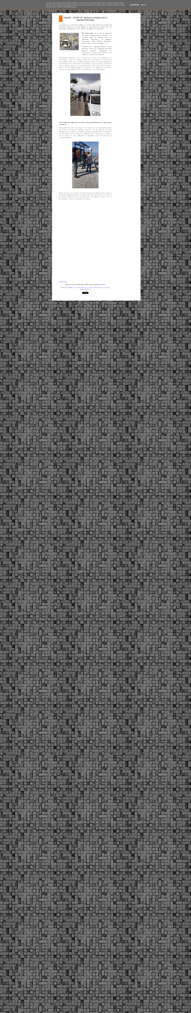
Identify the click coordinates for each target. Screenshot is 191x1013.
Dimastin (102, 284)
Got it (143, 5)
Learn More (134, 5)
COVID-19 (71, 287)
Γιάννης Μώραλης (81, 287)
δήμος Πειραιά (85, 289)
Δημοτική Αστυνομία (96, 287)
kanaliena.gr (63, 281)
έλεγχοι (106, 287)
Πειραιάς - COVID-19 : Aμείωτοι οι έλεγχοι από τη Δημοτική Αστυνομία (85, 19)
